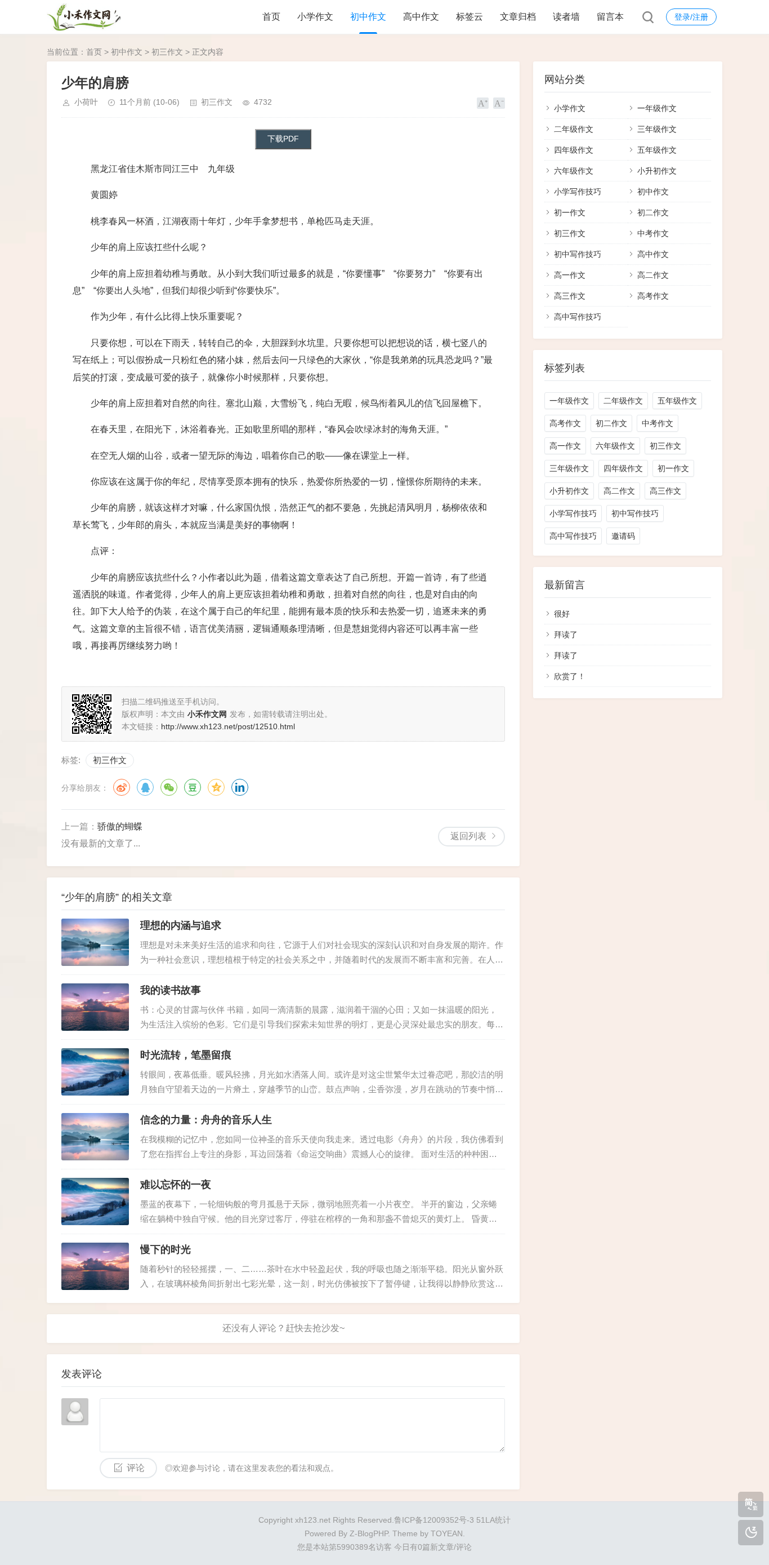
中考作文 (653, 233)
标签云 (469, 16)
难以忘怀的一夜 (175, 1184)
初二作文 (653, 212)
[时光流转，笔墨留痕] (95, 1072)
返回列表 (468, 836)
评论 (136, 1468)
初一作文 (569, 212)
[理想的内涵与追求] (95, 942)
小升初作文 (657, 170)
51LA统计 (493, 1519)
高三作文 (569, 295)
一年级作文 (657, 108)
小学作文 (315, 16)
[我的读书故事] (95, 1007)
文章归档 (518, 16)
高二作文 (653, 275)
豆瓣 (192, 787)
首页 (271, 16)
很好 (562, 613)
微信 (168, 787)
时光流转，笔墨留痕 (185, 1055)
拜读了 (566, 634)
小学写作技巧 (577, 191)
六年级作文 (573, 170)
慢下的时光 (165, 1249)
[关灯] (750, 1532)
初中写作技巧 (577, 254)
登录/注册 (691, 16)
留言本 (610, 16)
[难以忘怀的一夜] (95, 1201)
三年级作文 (657, 129)
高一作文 (569, 275)
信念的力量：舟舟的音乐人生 (206, 1119)
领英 (239, 787)
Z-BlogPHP (369, 1533)
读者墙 (566, 16)
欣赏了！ (569, 676)
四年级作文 (573, 149)
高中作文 (421, 16)
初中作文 (368, 16)
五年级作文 (657, 149)
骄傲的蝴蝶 (119, 826)
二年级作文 (573, 129)
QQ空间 (216, 787)
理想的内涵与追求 (180, 925)
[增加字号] (483, 103)
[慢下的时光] (95, 1266)
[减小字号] (499, 103)
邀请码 (623, 535)
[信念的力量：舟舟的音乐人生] (95, 1136)
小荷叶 (86, 102)
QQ (145, 787)
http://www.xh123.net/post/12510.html (228, 726)
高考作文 (653, 295)
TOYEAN (447, 1533)
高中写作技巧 (577, 316)
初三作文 (167, 51)
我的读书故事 (170, 990)
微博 (121, 787)
